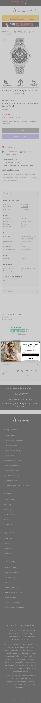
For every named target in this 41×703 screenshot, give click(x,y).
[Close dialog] (39, 342)
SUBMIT (30, 354)
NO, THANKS (30, 358)
